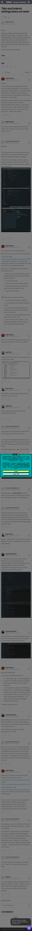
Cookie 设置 (16, 474)
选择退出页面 (20, 467)
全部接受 (16, 471)
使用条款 (26, 464)
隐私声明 (21, 464)
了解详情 (21, 460)
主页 (8, 2)
